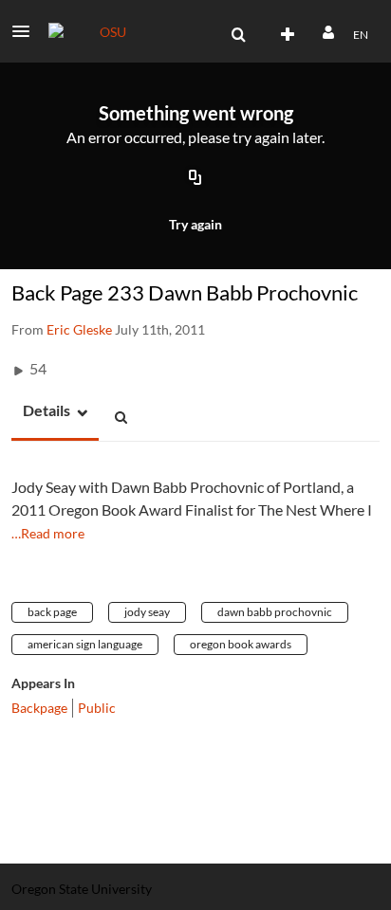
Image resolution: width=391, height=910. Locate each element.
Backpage (39, 708)
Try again (195, 224)
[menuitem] (238, 35)
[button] (26, 31)
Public (97, 708)
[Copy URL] (195, 178)
